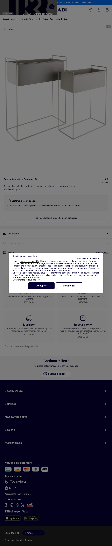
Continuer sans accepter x (25, 256)
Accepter (41, 285)
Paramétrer (69, 285)
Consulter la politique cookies (26, 280)
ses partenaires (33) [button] (29, 261)
